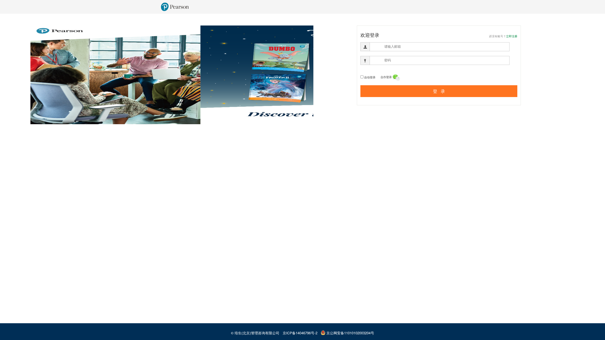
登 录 (439, 91)
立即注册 (511, 36)
